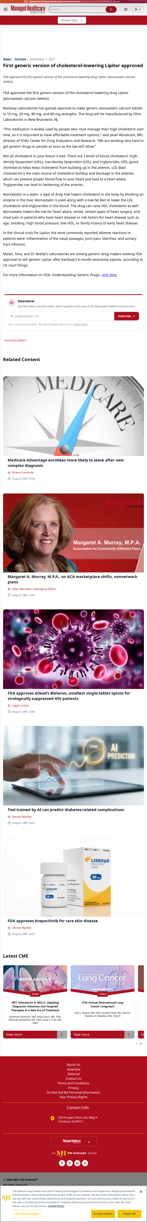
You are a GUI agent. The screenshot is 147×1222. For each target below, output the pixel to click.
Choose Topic (69, 20)
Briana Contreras (23, 472)
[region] (73, 1203)
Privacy (73, 1088)
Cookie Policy (56, 1206)
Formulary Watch (15, 340)
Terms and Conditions (73, 1083)
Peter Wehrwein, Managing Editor (34, 589)
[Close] (141, 1191)
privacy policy (80, 324)
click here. (109, 274)
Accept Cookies (103, 1213)
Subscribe (124, 316)
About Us (73, 1065)
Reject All (129, 1213)
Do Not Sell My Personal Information (73, 1092)
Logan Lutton (20, 705)
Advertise (73, 1069)
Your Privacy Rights (73, 1097)
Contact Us (74, 1078)
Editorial (74, 1074)
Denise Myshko (21, 816)
